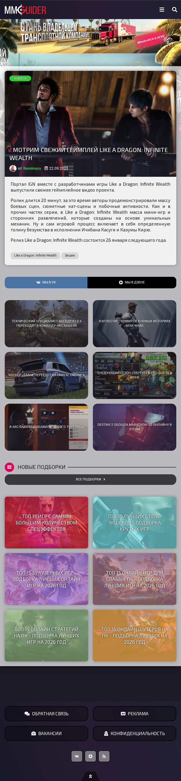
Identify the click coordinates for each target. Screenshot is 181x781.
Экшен (70, 256)
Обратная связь (50, 713)
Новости (20, 78)
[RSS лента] (104, 756)
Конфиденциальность (138, 733)
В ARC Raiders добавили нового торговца (46, 427)
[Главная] (25, 9)
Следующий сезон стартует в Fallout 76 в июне (134, 375)
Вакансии (50, 733)
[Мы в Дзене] (90, 756)
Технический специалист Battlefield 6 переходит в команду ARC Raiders (47, 323)
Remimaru (32, 168)
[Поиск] (174, 9)
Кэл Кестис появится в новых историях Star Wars (134, 323)
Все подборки (88, 479)
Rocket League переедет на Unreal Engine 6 (46, 375)
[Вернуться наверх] (90, 776)
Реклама (138, 713)
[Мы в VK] (77, 756)
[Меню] (162, 9)
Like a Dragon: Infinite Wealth (35, 256)
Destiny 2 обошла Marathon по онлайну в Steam (135, 427)
